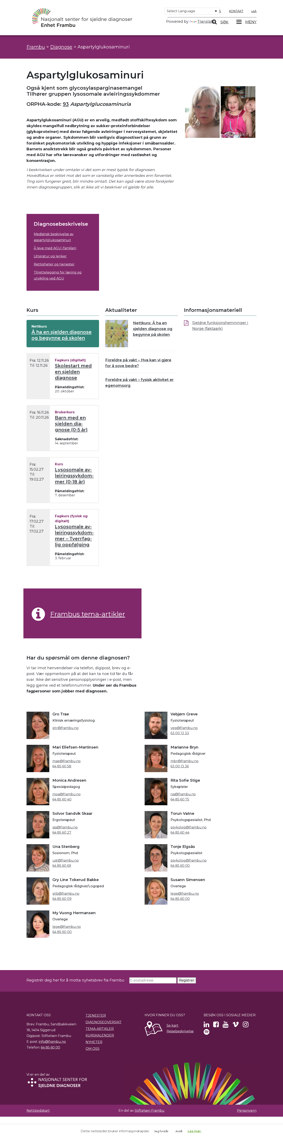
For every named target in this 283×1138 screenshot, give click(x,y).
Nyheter (94, 1042)
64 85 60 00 (180, 866)
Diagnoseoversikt (104, 1022)
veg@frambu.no (184, 728)
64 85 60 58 (61, 766)
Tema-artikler (100, 1029)
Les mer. (194, 1131)
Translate (206, 21)
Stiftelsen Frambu (149, 1111)
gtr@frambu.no (65, 728)
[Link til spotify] (206, 1033)
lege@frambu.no (185, 894)
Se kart (172, 1025)
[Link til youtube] (225, 1026)
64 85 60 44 (180, 832)
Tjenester (96, 1015)
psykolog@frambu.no (189, 827)
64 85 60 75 (180, 799)
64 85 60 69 (61, 866)
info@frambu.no (52, 1042)
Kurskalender (100, 1035)
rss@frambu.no (183, 794)
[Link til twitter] (206, 1026)
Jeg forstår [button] (161, 1131)
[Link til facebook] (216, 1026)
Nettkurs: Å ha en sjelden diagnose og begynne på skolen (152, 329)
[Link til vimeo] (235, 1026)
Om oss (92, 1049)
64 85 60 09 (61, 899)
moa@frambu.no (66, 794)
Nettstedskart (38, 1111)
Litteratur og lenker (50, 256)
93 (66, 104)
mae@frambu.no (66, 761)
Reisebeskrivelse (180, 1031)
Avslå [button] (178, 1131)
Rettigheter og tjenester (54, 264)
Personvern (246, 1111)
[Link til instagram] (245, 1026)
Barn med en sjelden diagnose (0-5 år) (71, 424)
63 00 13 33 (180, 733)
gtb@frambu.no (65, 894)
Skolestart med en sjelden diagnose (73, 372)
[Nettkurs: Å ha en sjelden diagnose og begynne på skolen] (116, 333)
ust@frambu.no (65, 860)
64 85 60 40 (61, 799)
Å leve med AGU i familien (55, 248)
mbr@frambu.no (184, 761)
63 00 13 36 (180, 766)
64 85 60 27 (61, 832)
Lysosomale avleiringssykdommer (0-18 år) (74, 476)
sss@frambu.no (65, 827)
